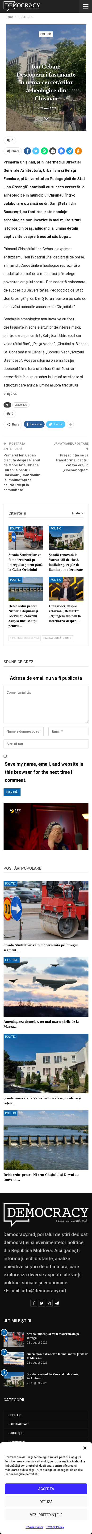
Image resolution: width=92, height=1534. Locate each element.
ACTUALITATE (19, 1424)
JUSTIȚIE (16, 1433)
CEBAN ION (21, 405)
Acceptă (46, 1489)
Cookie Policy (34, 1527)
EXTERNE (11, 960)
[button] (85, 1448)
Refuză (46, 1502)
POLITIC (45, 34)
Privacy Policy (55, 1527)
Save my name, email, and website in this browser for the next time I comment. (44, 772)
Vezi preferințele (46, 1515)
